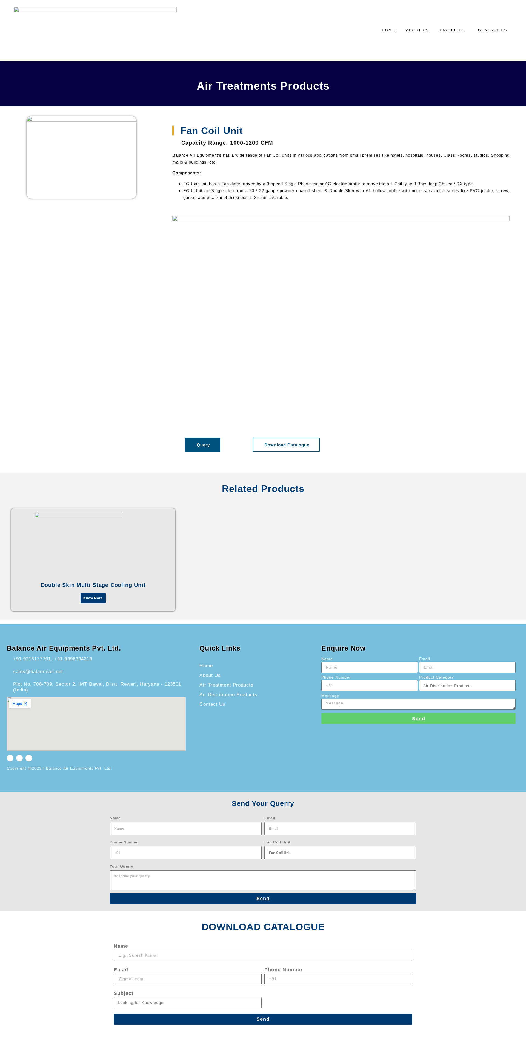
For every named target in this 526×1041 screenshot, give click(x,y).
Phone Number (336, 677)
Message (330, 696)
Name (327, 659)
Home (388, 30)
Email (424, 659)
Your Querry (121, 866)
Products (452, 30)
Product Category (436, 677)
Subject (123, 993)
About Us (417, 30)
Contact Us (492, 30)
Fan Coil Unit (277, 842)
